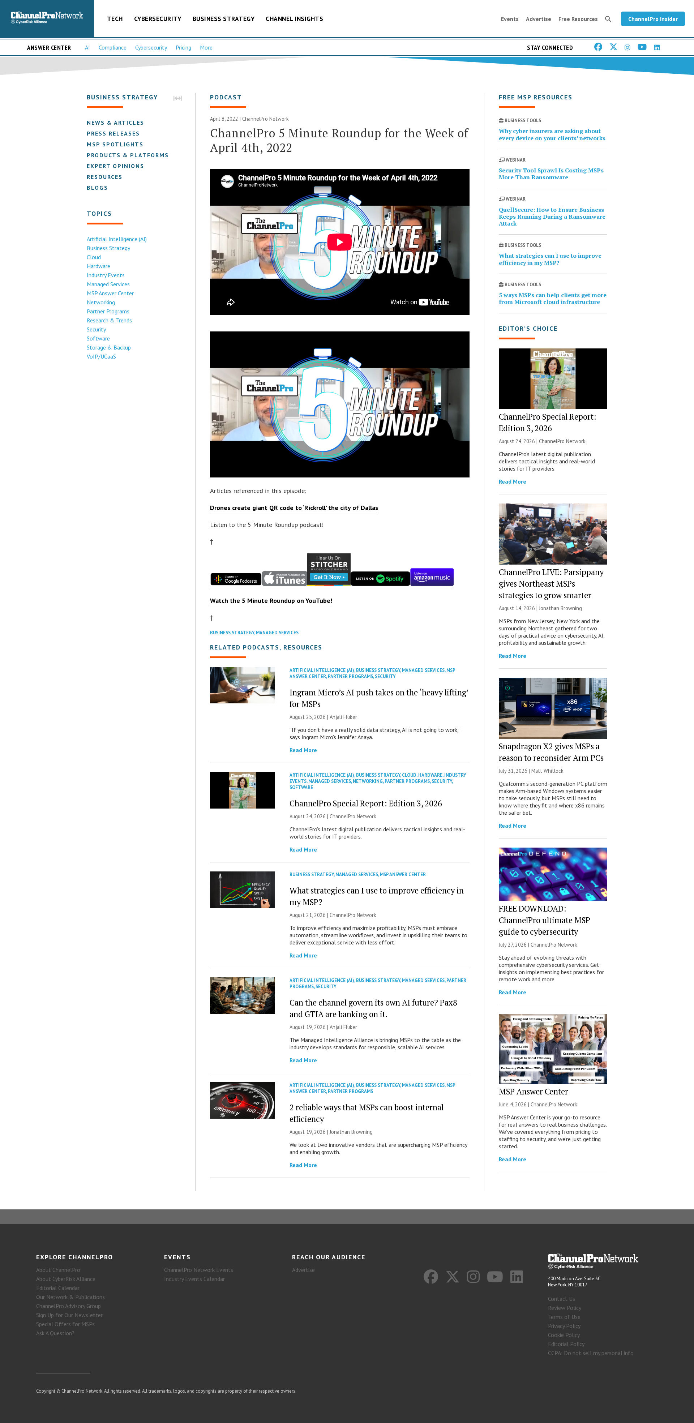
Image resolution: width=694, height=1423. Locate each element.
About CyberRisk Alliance (65, 1278)
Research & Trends (109, 320)
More (206, 47)
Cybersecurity (157, 18)
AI (87, 47)
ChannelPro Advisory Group (68, 1306)
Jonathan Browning (351, 1131)
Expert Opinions (115, 166)
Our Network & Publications (70, 1296)
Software (98, 338)
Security (96, 329)
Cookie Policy (564, 1334)
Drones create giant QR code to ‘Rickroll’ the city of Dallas (294, 507)
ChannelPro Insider (653, 18)
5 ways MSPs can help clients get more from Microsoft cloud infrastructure (553, 298)
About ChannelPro (58, 1269)
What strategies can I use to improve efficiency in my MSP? (550, 259)
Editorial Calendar (58, 1287)
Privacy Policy (564, 1325)
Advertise (538, 18)
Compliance (113, 47)
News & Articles (115, 122)
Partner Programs (108, 311)
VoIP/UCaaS (101, 356)
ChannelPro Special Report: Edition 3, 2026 (366, 803)
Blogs (97, 187)
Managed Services (108, 284)
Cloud (94, 257)
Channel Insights (294, 18)
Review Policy (564, 1307)
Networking (101, 302)
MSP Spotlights (115, 144)
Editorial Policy (566, 1343)
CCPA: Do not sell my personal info (591, 1352)
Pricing (183, 47)
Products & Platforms (128, 155)
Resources (105, 176)
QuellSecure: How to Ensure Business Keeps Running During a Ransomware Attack (552, 216)
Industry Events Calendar (194, 1278)
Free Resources (578, 18)
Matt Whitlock (547, 770)
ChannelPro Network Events (198, 1269)
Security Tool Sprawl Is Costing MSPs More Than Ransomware (551, 173)
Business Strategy (224, 18)
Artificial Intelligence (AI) (117, 239)
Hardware (98, 266)
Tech (115, 18)
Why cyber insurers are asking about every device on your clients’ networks (552, 134)
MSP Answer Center (110, 293)
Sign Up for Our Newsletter (69, 1315)
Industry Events (106, 275)
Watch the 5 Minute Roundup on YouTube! (271, 600)
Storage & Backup (109, 347)
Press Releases (113, 133)
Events (510, 18)
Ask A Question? (55, 1333)
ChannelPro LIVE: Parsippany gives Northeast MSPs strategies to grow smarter (551, 583)
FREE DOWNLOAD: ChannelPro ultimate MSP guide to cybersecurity (544, 920)
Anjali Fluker (343, 716)
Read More (303, 750)
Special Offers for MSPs (65, 1324)
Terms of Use (564, 1316)
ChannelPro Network (265, 118)
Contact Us (561, 1298)
